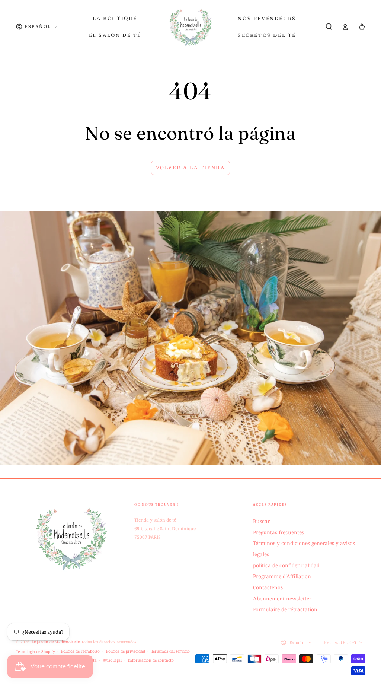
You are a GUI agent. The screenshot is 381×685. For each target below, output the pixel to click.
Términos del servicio (170, 651)
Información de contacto (151, 660)
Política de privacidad (125, 651)
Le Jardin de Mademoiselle (56, 641)
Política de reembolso (80, 651)
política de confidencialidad (286, 565)
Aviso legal (112, 660)
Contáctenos (268, 587)
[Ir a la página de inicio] (191, 26)
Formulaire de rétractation (285, 609)
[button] (329, 27)
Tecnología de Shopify (35, 651)
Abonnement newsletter (282, 598)
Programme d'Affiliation (282, 576)
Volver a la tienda (190, 167)
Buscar (261, 521)
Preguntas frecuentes (278, 532)
